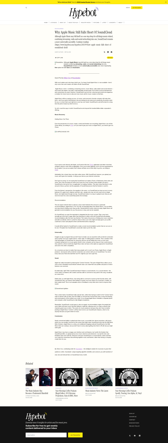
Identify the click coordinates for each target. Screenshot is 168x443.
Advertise (132, 416)
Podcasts (58, 388)
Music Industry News (91, 388)
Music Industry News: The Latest (96, 390)
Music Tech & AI (73, 22)
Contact (132, 420)
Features (96, 22)
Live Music (53, 22)
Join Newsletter (136, 7)
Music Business (59, 28)
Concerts (112, 22)
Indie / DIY (63, 22)
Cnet (71, 125)
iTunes (91, 164)
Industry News (86, 22)
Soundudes (79, 349)
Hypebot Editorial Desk (32, 396)
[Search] (26, 7)
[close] (165, 2)
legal (27, 388)
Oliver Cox (67, 78)
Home (46, 22)
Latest (104, 22)
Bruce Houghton (90, 393)
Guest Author (59, 52)
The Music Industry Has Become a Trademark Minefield (37, 392)
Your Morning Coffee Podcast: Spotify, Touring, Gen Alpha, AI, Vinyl (128, 392)
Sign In (128, 7)
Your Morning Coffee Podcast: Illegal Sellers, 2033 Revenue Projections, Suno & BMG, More (66, 393)
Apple (56, 170)
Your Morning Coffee (61, 398)
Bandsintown (134, 423)
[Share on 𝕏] (104, 52)
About (120, 22)
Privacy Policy (134, 426)
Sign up (131, 413)
